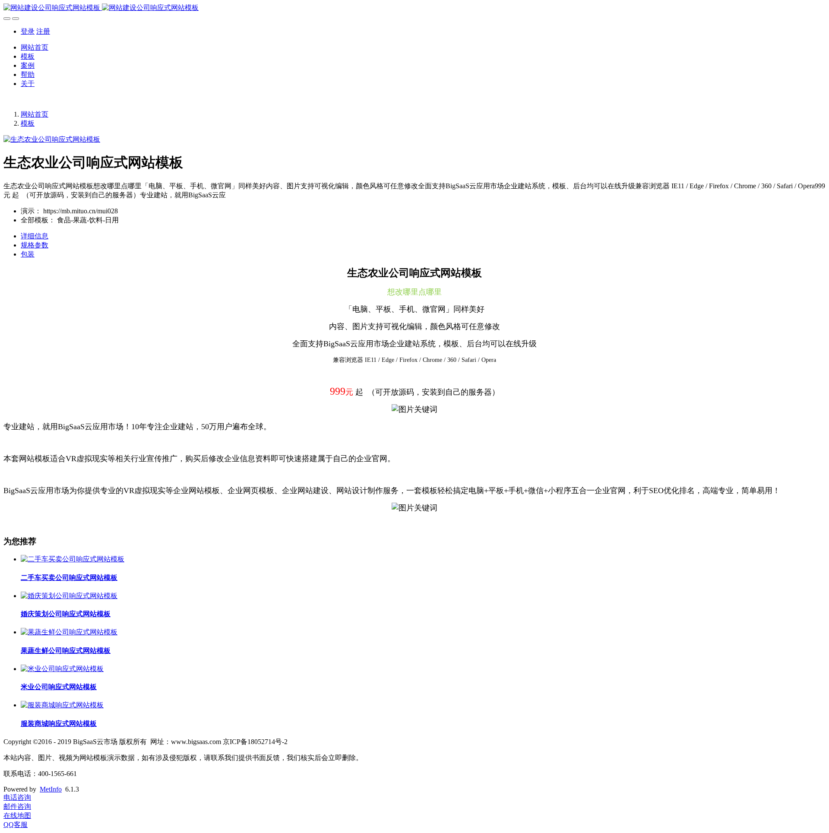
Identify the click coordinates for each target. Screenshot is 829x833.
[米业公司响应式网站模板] (62, 668)
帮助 (28, 74)
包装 (28, 254)
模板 (28, 56)
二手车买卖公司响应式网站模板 (69, 577)
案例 (28, 65)
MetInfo (51, 789)
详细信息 (34, 236)
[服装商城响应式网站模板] (62, 705)
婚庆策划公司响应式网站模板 (66, 614)
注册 (43, 31)
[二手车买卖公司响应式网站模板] (72, 559)
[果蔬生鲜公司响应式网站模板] (69, 632)
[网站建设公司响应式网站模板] (414, 8)
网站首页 (34, 47)
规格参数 (34, 245)
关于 (28, 83)
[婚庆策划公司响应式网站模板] (69, 595)
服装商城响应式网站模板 (59, 723)
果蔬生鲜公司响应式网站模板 (66, 650)
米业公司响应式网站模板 (59, 686)
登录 (28, 31)
